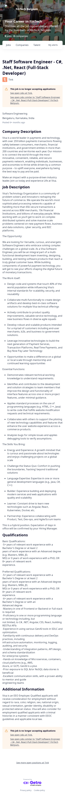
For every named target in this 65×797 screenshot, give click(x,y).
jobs (8, 45)
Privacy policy (25, 790)
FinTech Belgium (27, 9)
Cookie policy (39, 790)
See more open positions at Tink (32, 762)
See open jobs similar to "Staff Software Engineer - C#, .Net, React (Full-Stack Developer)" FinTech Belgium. (35, 100)
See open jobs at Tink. (21, 93)
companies (22, 45)
